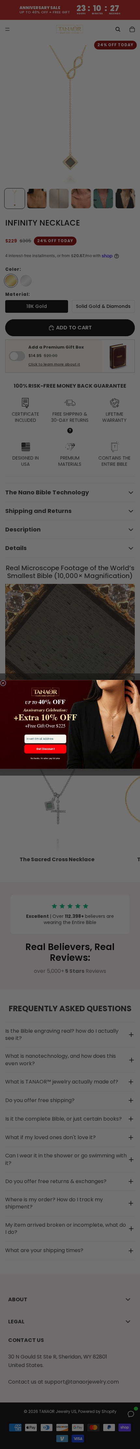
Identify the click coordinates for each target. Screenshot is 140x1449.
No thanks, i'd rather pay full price (45, 758)
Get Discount (45, 749)
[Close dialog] (3, 683)
